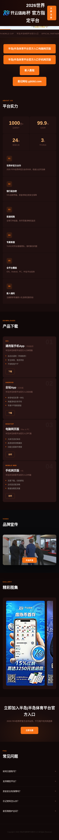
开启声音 (29, 560)
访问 (10, 454)
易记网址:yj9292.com (30, 81)
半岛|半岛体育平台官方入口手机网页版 (29, 59)
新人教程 (29, 70)
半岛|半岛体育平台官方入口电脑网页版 (29, 48)
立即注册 (51, 12)
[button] (14, 682)
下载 (10, 371)
